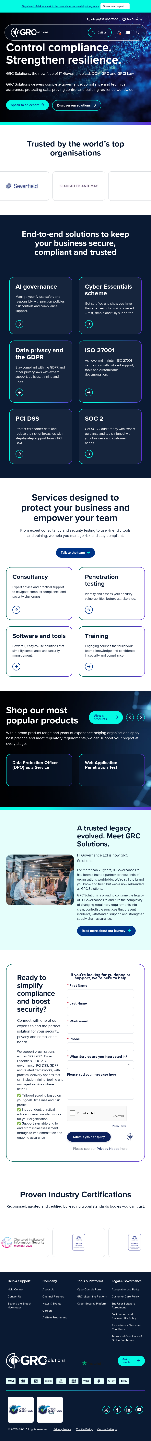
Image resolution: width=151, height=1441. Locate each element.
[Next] (141, 717)
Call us (102, 32)
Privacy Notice (62, 1429)
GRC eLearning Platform (92, 1296)
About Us (48, 1289)
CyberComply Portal (89, 1289)
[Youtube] (139, 1410)
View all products (100, 717)
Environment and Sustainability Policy (124, 1316)
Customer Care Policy (125, 1296)
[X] (106, 1410)
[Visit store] (118, 32)
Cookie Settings (107, 1429)
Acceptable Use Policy (125, 1289)
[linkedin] (128, 1410)
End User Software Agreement (123, 1305)
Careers (47, 1310)
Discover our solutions (74, 105)
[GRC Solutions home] (35, 1361)
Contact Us (14, 1296)
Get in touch (126, 1360)
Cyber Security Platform (92, 1303)
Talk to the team (73, 552)
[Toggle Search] (137, 32)
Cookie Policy (84, 1429)
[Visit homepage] (29, 32)
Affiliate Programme (54, 1317)
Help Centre (15, 1289)
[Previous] (130, 717)
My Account (134, 19)
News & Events (51, 1303)
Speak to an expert (25, 105)
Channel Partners (53, 1296)
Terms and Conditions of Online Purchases (127, 1338)
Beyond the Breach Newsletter (19, 1305)
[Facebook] (117, 1410)
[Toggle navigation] (128, 32)
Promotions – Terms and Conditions (127, 1327)
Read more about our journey (103, 930)
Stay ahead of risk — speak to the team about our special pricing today (74, 6)
